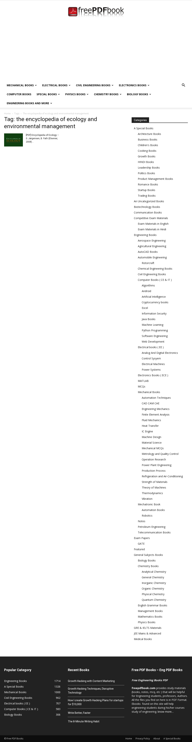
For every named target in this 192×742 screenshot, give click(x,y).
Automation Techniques (156, 397)
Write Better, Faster (79, 712)
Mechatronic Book (149, 504)
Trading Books (147, 195)
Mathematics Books (150, 616)
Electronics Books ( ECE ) (153, 375)
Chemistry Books (106, 94)
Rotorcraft (148, 263)
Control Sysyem (151, 358)
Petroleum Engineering (151, 527)
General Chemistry (153, 577)
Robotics (147, 515)
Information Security (154, 313)
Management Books (150, 611)
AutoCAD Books (148, 252)
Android (146, 291)
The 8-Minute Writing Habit (83, 721)
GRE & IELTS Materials (147, 628)
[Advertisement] (96, 53)
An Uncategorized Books (149, 201)
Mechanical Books (20, 85)
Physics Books (75, 94)
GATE (141, 543)
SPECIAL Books (47, 94)
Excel (145, 308)
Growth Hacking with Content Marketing (91, 681)
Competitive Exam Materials (151, 218)
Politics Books (146, 173)
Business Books (147, 139)
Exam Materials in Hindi (152, 229)
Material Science (152, 442)
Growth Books (146, 156)
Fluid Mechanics (151, 420)
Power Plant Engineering (156, 465)
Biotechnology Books (147, 207)
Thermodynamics (152, 493)
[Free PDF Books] (96, 13)
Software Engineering (155, 336)
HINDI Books (146, 162)
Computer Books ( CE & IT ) (155, 280)
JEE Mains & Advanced (147, 633)
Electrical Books (55, 85)
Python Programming (155, 330)
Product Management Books (155, 179)
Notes (141, 521)
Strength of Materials (154, 482)
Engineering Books (145, 235)
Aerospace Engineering (152, 240)
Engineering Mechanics (156, 409)
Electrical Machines (153, 364)
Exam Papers (142, 538)
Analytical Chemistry (154, 571)
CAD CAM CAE (150, 403)
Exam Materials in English (153, 223)
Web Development (153, 341)
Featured (139, 549)
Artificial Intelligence (154, 296)
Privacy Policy (143, 738)
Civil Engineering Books (93, 85)
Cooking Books (147, 150)
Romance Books (148, 184)
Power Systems (151, 369)
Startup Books (146, 190)
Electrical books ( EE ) (151, 347)
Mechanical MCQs (153, 448)
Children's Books (148, 145)
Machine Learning (152, 324)
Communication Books (148, 212)
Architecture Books (149, 134)
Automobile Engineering (152, 257)
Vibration (147, 498)
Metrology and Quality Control (160, 454)
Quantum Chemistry (154, 599)
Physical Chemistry (153, 594)
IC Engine (147, 431)
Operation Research (154, 459)
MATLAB (143, 381)
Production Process (154, 470)
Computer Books (19, 94)
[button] (183, 85)
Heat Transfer (150, 426)
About (156, 738)
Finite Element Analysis (156, 414)
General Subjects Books (148, 555)
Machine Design (151, 437)
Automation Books (153, 510)
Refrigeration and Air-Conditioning (162, 476)
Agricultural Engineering (152, 246)
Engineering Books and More (28, 103)
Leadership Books (149, 167)
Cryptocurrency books (155, 302)
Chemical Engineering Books (155, 268)
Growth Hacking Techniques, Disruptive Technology (91, 690)
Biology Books (137, 94)
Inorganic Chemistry (154, 583)
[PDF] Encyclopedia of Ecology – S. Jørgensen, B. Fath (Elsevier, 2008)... (42, 138)
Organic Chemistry (153, 588)
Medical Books (143, 639)
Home (7, 113)
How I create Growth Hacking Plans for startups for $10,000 (95, 702)
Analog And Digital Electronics (160, 353)
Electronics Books (132, 85)
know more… (166, 711)
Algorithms (148, 285)
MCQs (141, 386)
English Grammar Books (152, 605)
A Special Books (143, 128)
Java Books (148, 319)
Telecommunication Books (154, 532)
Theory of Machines (154, 487)
